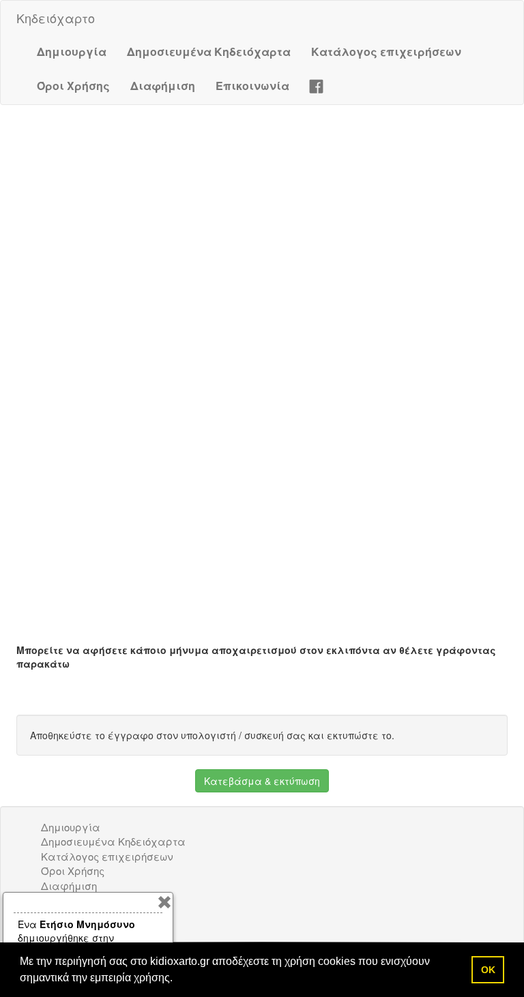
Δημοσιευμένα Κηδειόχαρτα (209, 51)
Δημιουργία (71, 51)
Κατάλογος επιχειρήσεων (386, 51)
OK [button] (488, 969)
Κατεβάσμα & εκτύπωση (262, 781)
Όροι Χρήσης (73, 85)
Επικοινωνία (252, 85)
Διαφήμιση (162, 85)
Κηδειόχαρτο (55, 18)
